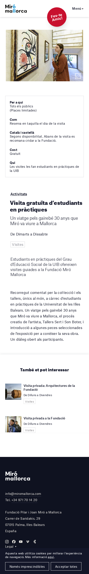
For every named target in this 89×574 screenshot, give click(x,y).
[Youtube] (20, 541)
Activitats (18, 194)
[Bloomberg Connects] (34, 541)
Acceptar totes (66, 566)
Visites (17, 244)
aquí (51, 557)
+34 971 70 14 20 (24, 500)
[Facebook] (14, 541)
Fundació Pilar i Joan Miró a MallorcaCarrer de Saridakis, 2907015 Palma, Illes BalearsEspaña (33, 521)
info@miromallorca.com (23, 494)
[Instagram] (7, 541)
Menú (76, 8)
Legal (9, 546)
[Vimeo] (27, 541)
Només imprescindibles (27, 566)
